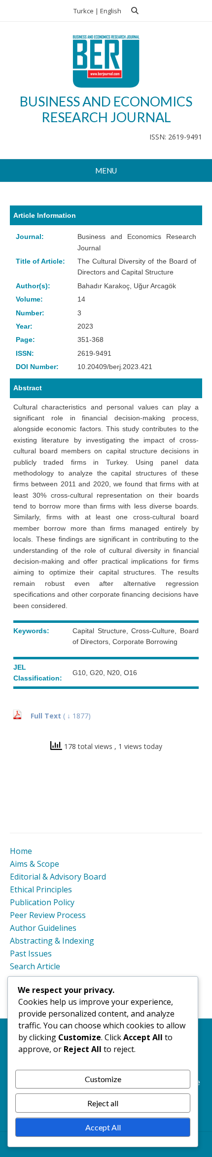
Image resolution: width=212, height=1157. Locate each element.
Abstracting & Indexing (52, 940)
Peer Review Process (48, 915)
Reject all (102, 1103)
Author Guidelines (43, 927)
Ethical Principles (41, 889)
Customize (103, 1079)
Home (21, 851)
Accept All (103, 1127)
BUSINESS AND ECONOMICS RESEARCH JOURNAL (106, 109)
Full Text (47, 715)
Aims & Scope (34, 863)
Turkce (83, 10)
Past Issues (31, 953)
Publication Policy (42, 902)
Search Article (35, 966)
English (110, 10)
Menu (106, 170)
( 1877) (77, 715)
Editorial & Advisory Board (58, 876)
